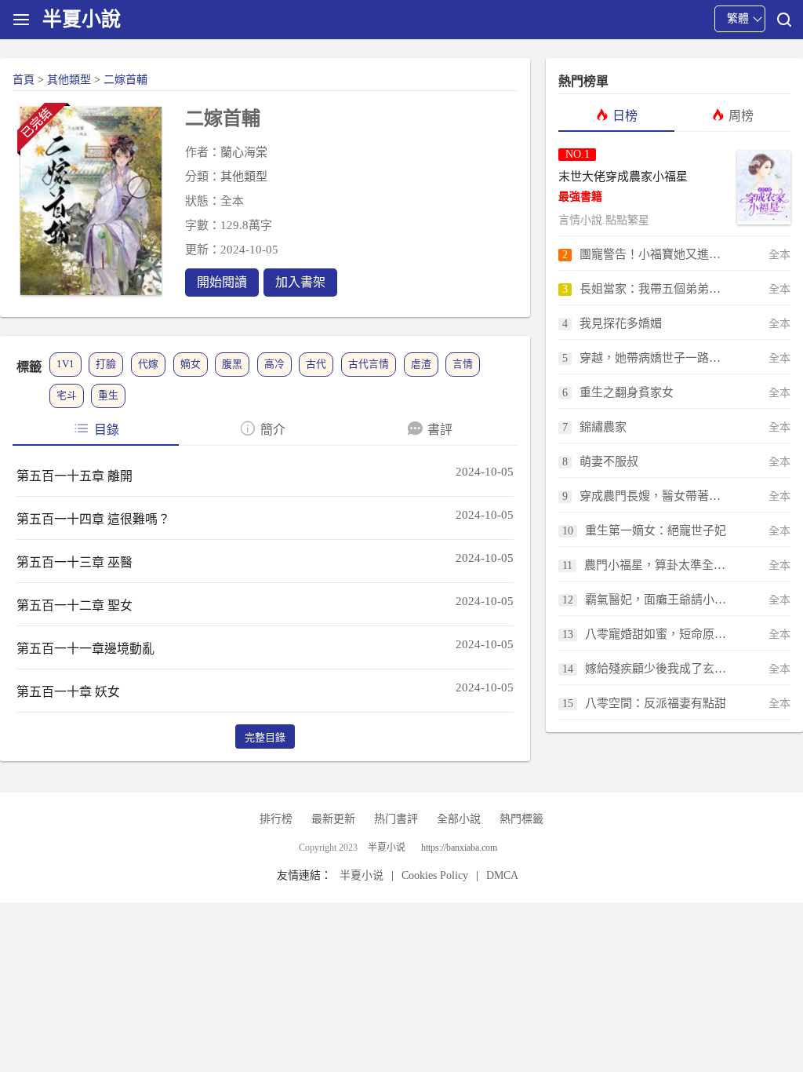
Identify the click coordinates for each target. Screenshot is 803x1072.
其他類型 (69, 80)
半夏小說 (81, 19)
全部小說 (459, 819)
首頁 (24, 80)
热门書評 (396, 819)
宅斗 (66, 395)
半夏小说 (386, 847)
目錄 (106, 429)
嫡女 (190, 364)
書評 (439, 429)
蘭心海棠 (243, 152)
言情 (462, 364)
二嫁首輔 (125, 80)
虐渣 (421, 364)
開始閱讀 (222, 282)
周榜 (741, 115)
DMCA (502, 875)
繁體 (738, 18)
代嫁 (148, 364)
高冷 (274, 364)
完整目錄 (265, 737)
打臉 (106, 364)
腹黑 (232, 364)
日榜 (625, 115)
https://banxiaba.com (459, 847)
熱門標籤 (521, 819)
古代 (316, 364)
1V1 (65, 364)
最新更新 (333, 819)
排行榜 (276, 819)
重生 (108, 395)
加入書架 (300, 282)
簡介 (272, 429)
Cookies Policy (435, 875)
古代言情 (368, 364)
